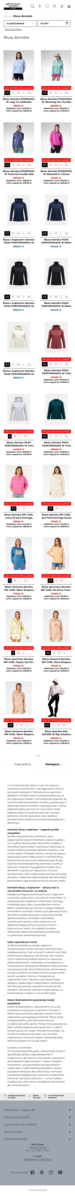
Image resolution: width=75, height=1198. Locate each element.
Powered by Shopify (37, 1190)
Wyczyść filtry (13, 29)
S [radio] (13, 92)
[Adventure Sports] (13, 6)
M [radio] (18, 92)
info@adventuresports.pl (38, 1159)
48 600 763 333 (38, 1147)
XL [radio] (29, 92)
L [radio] (23, 92)
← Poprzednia (21, 764)
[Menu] (69, 6)
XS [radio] (7, 92)
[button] (20, 23)
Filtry (44, 23)
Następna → (54, 764)
